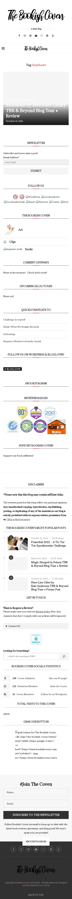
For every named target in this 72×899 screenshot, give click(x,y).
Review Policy (43, 611)
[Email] (36, 36)
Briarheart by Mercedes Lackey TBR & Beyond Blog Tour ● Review (36, 110)
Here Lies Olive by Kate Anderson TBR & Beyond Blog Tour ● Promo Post (49, 586)
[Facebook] (19, 36)
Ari (20, 230)
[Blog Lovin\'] (15, 196)
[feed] (64, 201)
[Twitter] (54, 201)
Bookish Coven (23, 882)
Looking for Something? (16, 650)
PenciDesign (44, 885)
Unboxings (9, 334)
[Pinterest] (30, 36)
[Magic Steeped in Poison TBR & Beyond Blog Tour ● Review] (18, 563)
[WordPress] (47, 36)
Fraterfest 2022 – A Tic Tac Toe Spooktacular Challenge (48, 543)
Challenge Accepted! (14, 319)
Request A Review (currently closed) (22, 341)
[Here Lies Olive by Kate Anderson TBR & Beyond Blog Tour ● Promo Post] (18, 584)
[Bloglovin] (41, 36)
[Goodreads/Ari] (50, 196)
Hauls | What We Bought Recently (21, 326)
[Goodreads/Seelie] (14, 201)
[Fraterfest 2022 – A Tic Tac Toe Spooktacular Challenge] (18, 543)
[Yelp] (52, 36)
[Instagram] (24, 36)
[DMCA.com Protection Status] (36, 635)
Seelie (29, 249)
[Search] (68, 48)
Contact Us (14, 626)
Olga (12, 242)
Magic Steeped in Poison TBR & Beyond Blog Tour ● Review (49, 564)
